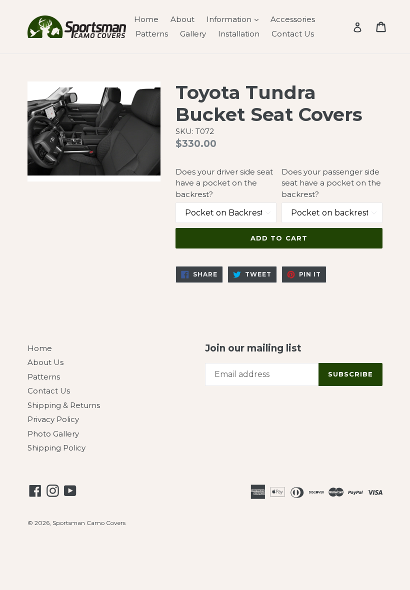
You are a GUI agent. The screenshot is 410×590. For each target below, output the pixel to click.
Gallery (193, 33)
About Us (46, 362)
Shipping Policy (57, 447)
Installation (239, 33)
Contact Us (293, 33)
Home (146, 19)
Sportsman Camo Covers (89, 522)
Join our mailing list (253, 348)
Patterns (152, 33)
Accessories (292, 19)
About (182, 19)
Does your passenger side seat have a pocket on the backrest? (331, 183)
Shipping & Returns (64, 405)
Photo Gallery (53, 433)
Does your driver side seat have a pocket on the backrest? (224, 183)
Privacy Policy (53, 419)
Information (235, 19)
